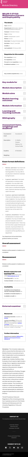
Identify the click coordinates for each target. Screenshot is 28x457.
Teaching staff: (8, 278)
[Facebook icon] (6, 447)
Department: (8, 28)
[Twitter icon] (10, 447)
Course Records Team (20, 419)
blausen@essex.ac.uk (13, 276)
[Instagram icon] (22, 447)
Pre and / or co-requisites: (11, 62)
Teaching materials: (10, 316)
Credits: (6, 45)
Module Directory (10, 5)
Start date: (7, 41)
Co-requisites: (8, 59)
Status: (6, 38)
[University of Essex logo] (4, 2)
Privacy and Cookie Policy (14, 436)
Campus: (7, 31)
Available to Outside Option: (12, 293)
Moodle (6, 318)
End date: (7, 43)
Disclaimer (14, 437)
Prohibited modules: (10, 64)
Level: (6, 36)
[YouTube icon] (14, 447)
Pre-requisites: (8, 57)
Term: (6, 34)
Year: (5, 25)
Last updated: (8, 48)
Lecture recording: (9, 320)
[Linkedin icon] (18, 447)
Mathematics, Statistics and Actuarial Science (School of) (13, 338)
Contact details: (9, 280)
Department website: (10, 336)
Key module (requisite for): (11, 73)
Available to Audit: (9, 296)
